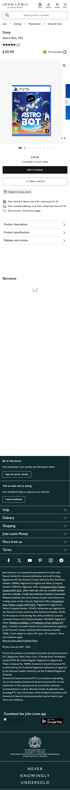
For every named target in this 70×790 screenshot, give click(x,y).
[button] (65, 5)
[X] (19, 561)
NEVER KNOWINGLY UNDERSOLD (35, 775)
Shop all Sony (55, 23)
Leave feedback (13, 499)
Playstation (35, 23)
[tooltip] (64, 52)
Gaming (17, 23)
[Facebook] (9, 561)
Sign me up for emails (16, 474)
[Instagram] (51, 561)
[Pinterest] (40, 561)
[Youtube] (30, 561)
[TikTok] (61, 561)
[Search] (7, 15)
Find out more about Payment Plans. (20, 640)
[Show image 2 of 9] (66, 102)
